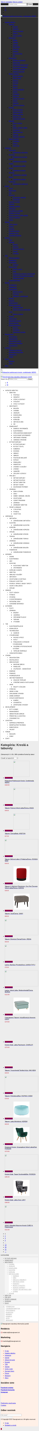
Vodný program (18, 132)
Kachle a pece (17, 269)
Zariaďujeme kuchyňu (20, 157)
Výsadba (16, 253)
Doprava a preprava (15, 350)
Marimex (9, 1314)
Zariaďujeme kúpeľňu (20, 161)
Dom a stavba (17, 123)
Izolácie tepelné (18, 307)
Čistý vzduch (13, 224)
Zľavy (6, 366)
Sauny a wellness (14, 217)
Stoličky (15, 33)
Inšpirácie (8, 148)
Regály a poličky (19, 1285)
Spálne (11, 220)
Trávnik (15, 251)
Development (9, 334)
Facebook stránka (7, 1387)
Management (13, 339)
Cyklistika (16, 141)
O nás (7, 1351)
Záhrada (11, 121)
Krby (14, 1278)
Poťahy (15, 92)
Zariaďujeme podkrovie (20, 184)
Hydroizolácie (13, 303)
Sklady (11, 357)
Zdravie (7, 222)
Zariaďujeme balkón (19, 179)
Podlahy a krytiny (14, 213)
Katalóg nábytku (10, 22)
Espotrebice (10, 1310)
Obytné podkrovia (14, 305)
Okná (10, 312)
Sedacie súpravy (19, 1287)
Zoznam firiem (9, 1371)
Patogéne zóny (14, 233)
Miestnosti (12, 38)
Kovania (15, 83)
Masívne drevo (18, 292)
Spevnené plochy (18, 249)
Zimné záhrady (14, 323)
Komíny (15, 327)
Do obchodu (9, 778)
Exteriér (7, 238)
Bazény (15, 244)
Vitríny (15, 1291)
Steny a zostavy (18, 31)
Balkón (15, 40)
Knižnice (16, 1276)
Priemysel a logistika (15, 343)
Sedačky (16, 29)
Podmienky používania (8, 1403)
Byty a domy (13, 336)
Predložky (16, 94)
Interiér (7, 186)
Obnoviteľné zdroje (15, 341)
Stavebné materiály (15, 235)
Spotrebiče (16, 199)
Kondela (9, 1316)
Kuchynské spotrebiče (20, 67)
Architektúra (13, 285)
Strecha (11, 316)
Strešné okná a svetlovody (21, 309)
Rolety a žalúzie (18, 314)
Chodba (15, 42)
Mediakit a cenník (10, 1425)
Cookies (3, 1405)
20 (5, 1247)
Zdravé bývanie (10, 1360)
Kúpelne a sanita (14, 202)
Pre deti (11, 107)
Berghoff (9, 1320)
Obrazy (15, 85)
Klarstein (9, 1312)
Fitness (15, 143)
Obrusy (15, 87)
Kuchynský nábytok (19, 197)
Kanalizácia (12, 260)
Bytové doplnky (14, 74)
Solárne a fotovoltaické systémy (23, 276)
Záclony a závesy (18, 105)
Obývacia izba (17, 53)
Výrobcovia (10, 1306)
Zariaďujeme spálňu (19, 166)
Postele (15, 27)
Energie (11, 298)
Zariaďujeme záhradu (20, 175)
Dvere (11, 188)
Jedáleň (15, 45)
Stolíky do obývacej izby (22, 1289)
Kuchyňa (16, 49)
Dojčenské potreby (19, 119)
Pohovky (16, 1283)
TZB (6, 256)
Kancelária (16, 47)
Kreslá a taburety (19, 1280)
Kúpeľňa (15, 51)
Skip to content (17, 2)
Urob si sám (13, 318)
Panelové (16, 294)
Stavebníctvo (13, 345)
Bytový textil (17, 78)
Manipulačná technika (16, 352)
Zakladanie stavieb (15, 321)
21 (5, 1249)
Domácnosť (13, 58)
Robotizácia (12, 354)
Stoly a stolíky (17, 36)
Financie (11, 301)
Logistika (8, 348)
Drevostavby (13, 289)
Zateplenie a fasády (19, 332)
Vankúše (15, 103)
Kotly (14, 271)
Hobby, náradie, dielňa (20, 128)
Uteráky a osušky (18, 98)
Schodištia (16, 330)
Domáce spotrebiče (19, 60)
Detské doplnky (18, 110)
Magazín (11, 361)
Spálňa (11, 163)
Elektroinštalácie (14, 258)
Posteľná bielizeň (18, 89)
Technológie (12, 262)
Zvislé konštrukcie (15, 325)
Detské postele (18, 112)
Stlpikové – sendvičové (20, 296)
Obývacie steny (18, 1281)
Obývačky (12, 208)
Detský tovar (17, 116)
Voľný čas (16, 146)
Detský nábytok (18, 114)
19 (5, 1245)
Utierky (15, 101)
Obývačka (12, 150)
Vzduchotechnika (14, 280)
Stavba (7, 283)
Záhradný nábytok (19, 137)
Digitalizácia (13, 287)
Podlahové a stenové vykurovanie (24, 274)
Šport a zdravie (14, 139)
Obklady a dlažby (14, 206)
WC (14, 56)
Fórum (7, 359)
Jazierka (15, 247)
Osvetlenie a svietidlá (16, 211)
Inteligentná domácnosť (20, 65)
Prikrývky (16, 96)
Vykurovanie (13, 267)
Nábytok (11, 24)
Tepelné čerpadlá (18, 278)
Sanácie (15, 265)
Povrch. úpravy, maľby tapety (18, 215)
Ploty (10, 240)
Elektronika (16, 62)
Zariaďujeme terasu (19, 170)
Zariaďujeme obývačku (20, 152)
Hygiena (11, 229)
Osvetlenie (16, 130)
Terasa (11, 168)
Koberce (15, 80)
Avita (8, 1318)
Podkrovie (12, 181)
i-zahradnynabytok (13, 1308)
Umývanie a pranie (19, 69)
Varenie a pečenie (18, 71)
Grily (14, 125)
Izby (10, 193)
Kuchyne (12, 195)
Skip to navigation (6, 2)
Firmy (11, 363)
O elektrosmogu (14, 231)
